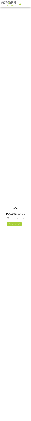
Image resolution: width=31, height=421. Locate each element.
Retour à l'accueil (14, 224)
